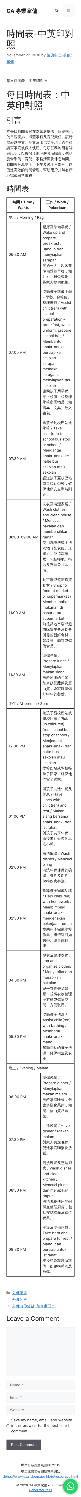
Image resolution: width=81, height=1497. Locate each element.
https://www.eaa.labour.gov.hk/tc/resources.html (41, 1476)
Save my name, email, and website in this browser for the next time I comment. (41, 1425)
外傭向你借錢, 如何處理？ (33, 1306)
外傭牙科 (19, 1299)
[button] (57, 10)
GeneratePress (40, 1490)
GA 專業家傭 (21, 11)
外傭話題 (19, 1293)
